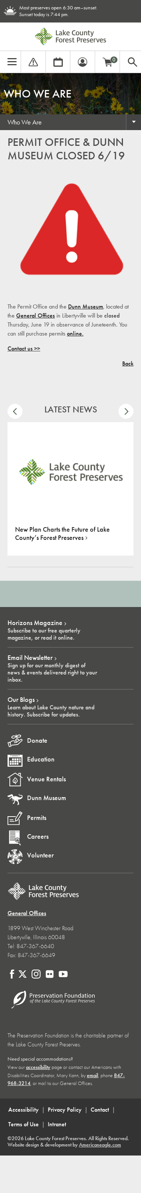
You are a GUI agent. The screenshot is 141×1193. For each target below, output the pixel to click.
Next (125, 411)
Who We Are (25, 122)
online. (75, 333)
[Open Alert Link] (33, 60)
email (92, 1075)
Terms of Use (23, 1124)
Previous (15, 411)
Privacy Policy (65, 1109)
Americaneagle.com (100, 1145)
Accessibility (23, 1109)
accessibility (38, 1067)
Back (127, 363)
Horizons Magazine (35, 623)
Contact (100, 1109)
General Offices (35, 315)
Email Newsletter (30, 657)
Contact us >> (24, 348)
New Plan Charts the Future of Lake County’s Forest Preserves (62, 533)
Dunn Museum (85, 306)
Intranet (57, 1124)
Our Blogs (21, 699)
